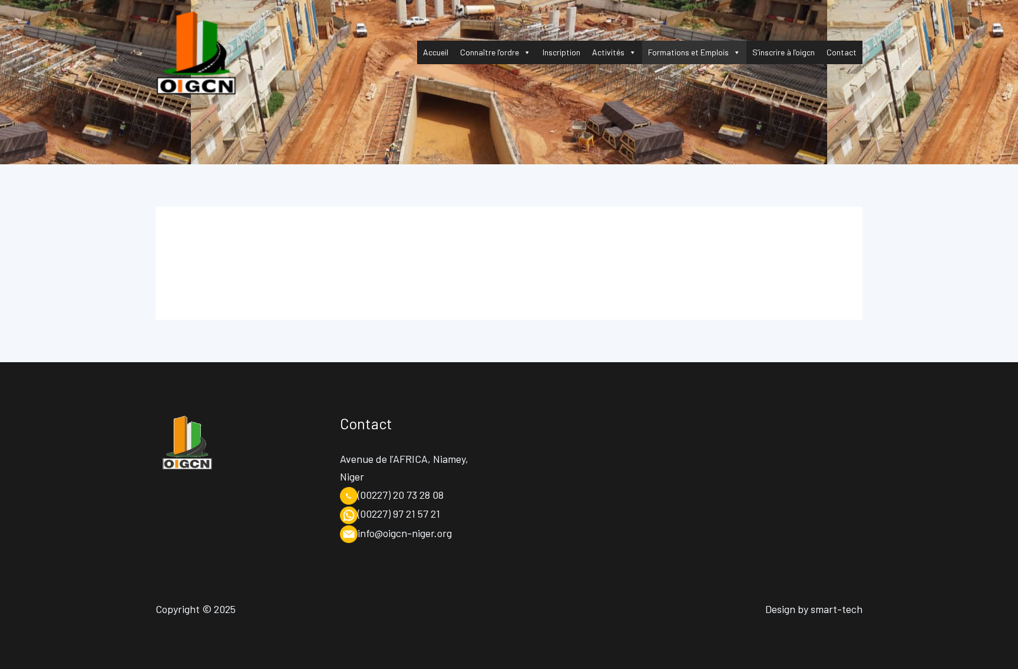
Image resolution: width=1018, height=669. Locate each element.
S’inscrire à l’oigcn (783, 52)
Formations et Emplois (688, 52)
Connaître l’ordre (489, 52)
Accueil (435, 52)
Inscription (561, 52)
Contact (842, 52)
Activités (608, 52)
